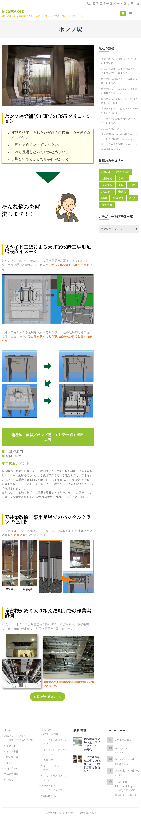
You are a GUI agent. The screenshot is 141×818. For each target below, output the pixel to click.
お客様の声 (123, 172)
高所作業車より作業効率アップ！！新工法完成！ (92, 744)
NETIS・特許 (50, 795)
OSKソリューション (15, 735)
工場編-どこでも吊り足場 (20, 740)
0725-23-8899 (123, 740)
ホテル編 (11, 745)
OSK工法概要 (50, 734)
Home (7, 730)
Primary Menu (123, 14)
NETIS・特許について (113, 128)
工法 (132, 185)
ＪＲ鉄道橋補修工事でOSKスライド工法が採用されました (92, 764)
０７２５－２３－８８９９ (113, 3)
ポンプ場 (106, 185)
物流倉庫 (118, 198)
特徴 (132, 198)
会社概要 (9, 779)
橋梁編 (9, 762)
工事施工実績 (11, 774)
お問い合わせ (11, 768)
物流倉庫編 (12, 757)
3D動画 (105, 172)
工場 (121, 185)
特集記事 (106, 205)
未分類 (122, 192)
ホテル (122, 178)
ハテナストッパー (50, 785)
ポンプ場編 (12, 751)
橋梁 (104, 198)
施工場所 (106, 192)
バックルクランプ (52, 790)
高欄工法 (48, 760)
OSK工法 (46, 730)
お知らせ (106, 178)
